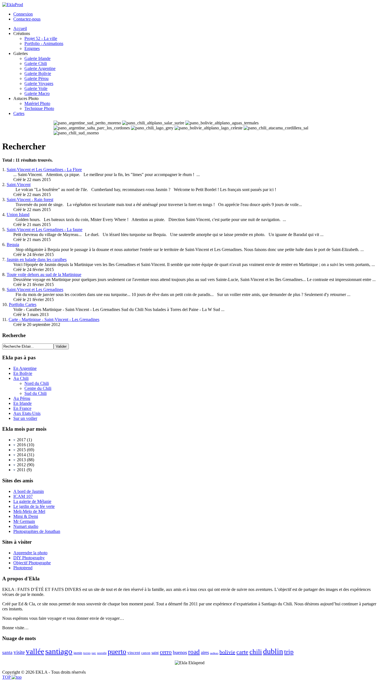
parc (94, 653)
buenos (180, 652)
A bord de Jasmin (28, 491)
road (194, 651)
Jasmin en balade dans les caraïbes (37, 259)
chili (255, 651)
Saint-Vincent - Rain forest (30, 199)
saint (155, 653)
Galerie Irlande (37, 58)
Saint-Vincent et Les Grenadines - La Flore (44, 169)
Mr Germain (24, 521)
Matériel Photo (37, 103)
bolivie (227, 652)
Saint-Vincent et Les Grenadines (35, 289)
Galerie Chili (35, 63)
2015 (21, 449)
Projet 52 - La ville (40, 38)
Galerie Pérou (36, 78)
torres (86, 653)
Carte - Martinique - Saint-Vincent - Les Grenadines (54, 319)
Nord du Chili (36, 383)
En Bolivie (22, 373)
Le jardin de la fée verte (34, 506)
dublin (273, 651)
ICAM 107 (23, 496)
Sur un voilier (25, 418)
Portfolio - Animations (43, 43)
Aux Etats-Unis (27, 413)
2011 (21, 469)
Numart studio (25, 526)
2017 (21, 439)
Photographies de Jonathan (36, 531)
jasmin (78, 653)
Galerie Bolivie (37, 73)
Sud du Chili (35, 393)
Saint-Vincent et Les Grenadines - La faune (44, 229)
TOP (7, 677)
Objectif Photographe (32, 562)
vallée (35, 651)
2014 (21, 454)
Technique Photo (39, 108)
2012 (21, 464)
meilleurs (214, 653)
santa (7, 652)
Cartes (18, 113)
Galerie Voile (35, 88)
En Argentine (25, 368)
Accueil (20, 28)
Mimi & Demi (25, 516)
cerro (166, 652)
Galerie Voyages (38, 83)
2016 (21, 444)
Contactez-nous (27, 19)
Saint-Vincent (19, 184)
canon (145, 653)
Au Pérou (21, 398)
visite (19, 652)
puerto (117, 652)
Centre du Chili (37, 388)
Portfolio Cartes (22, 304)
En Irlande (22, 403)
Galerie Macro (37, 93)
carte (242, 651)
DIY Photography (29, 557)
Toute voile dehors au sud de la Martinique (44, 274)
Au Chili (21, 378)
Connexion (23, 14)
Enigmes (32, 48)
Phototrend (22, 567)
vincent (133, 652)
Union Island (18, 214)
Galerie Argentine (39, 68)
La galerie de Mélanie (32, 501)
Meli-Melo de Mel (29, 511)
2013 (21, 459)
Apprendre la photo (30, 552)
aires (205, 652)
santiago (58, 651)
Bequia (13, 244)
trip (289, 651)
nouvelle (102, 653)
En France (22, 408)
